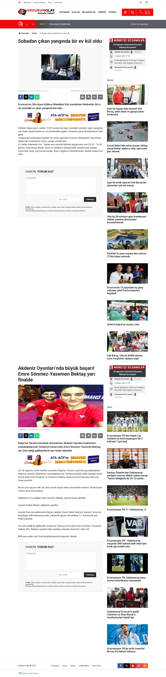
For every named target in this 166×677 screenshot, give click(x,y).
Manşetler (27, 2)
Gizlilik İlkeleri (84, 666)
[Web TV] (140, 2)
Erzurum (64, 12)
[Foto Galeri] (146, 2)
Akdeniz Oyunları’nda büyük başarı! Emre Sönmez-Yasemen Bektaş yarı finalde (79, 24)
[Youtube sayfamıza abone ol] (133, 665)
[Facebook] (20, 97)
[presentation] (27, 24)
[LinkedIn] (31, 97)
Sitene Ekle (58, 2)
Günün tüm (139, 24)
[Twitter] (26, 97)
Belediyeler (88, 12)
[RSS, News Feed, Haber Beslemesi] (145, 665)
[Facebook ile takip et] (121, 665)
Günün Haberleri (39, 2)
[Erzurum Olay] (36, 12)
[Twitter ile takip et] (127, 665)
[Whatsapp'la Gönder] (37, 97)
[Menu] (125, 12)
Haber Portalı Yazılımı (30, 673)
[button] (88, 97)
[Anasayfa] (19, 2)
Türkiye (102, 12)
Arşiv (50, 2)
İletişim (73, 666)
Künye (64, 666)
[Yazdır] (82, 97)
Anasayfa (25, 33)
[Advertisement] (11, 64)
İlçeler (76, 12)
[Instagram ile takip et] (139, 665)
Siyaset (113, 12)
